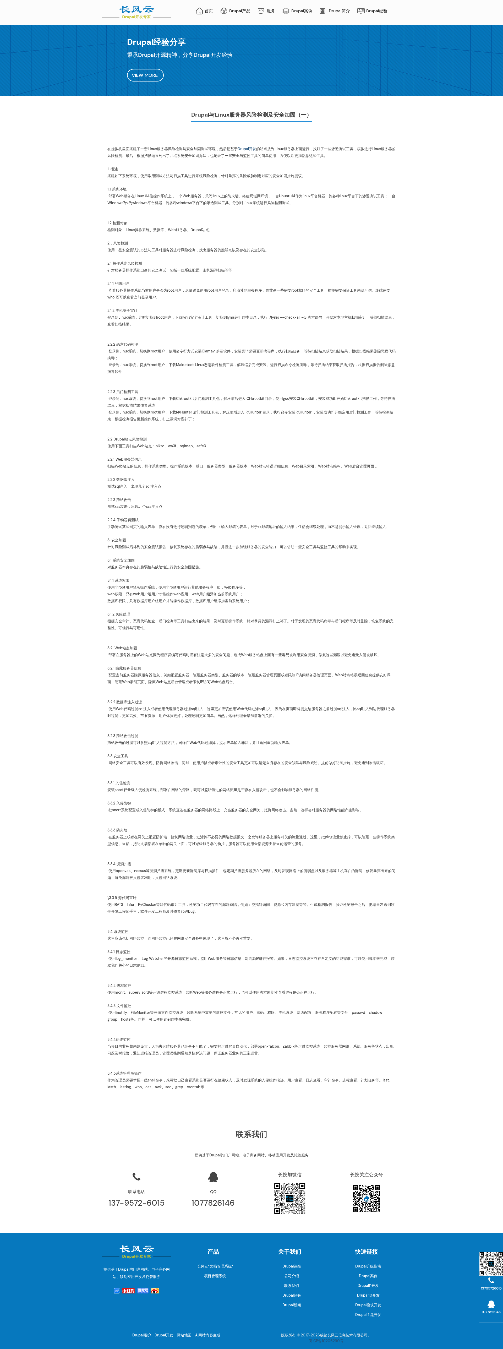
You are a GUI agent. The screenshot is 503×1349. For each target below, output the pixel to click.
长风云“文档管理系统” (215, 1266)
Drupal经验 (376, 11)
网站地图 (184, 1335)
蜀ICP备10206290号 (326, 1341)
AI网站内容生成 (207, 1335)
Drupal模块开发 (368, 1305)
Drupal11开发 (368, 1285)
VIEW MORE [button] (145, 75)
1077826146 (213, 1203)
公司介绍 (291, 1276)
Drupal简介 (339, 11)
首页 (209, 11)
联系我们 (291, 1285)
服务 (271, 11)
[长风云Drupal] (136, 12)
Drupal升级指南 (368, 1266)
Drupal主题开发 (368, 1314)
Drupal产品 (239, 11)
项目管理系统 (215, 1276)
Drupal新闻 (291, 1305)
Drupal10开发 (368, 1295)
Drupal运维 (291, 1266)
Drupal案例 (302, 11)
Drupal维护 (141, 1335)
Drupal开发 (247, 148)
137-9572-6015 (136, 1203)
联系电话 (136, 1191)
